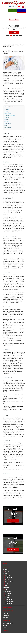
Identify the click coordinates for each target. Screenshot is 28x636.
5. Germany (6, 119)
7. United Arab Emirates (9, 115)
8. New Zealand (7, 113)
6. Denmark (6, 117)
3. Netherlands (7, 123)
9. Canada (6, 111)
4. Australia (6, 121)
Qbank (12, 495)
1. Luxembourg (7, 127)
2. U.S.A (5, 125)
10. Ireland (6, 109)
